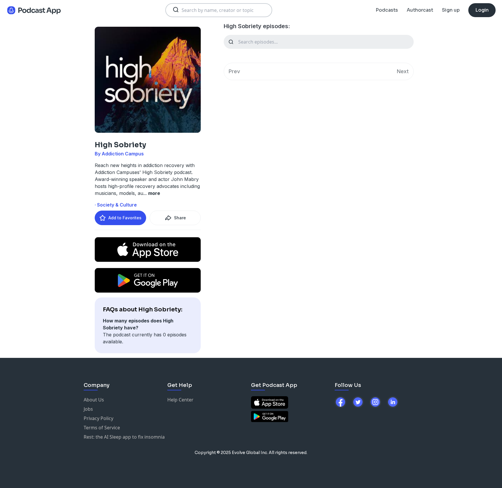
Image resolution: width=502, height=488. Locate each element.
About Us (94, 400)
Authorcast (420, 10)
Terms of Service (102, 427)
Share (180, 217)
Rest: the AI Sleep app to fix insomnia (124, 437)
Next (403, 71)
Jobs (88, 409)
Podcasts (387, 10)
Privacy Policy (98, 418)
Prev (234, 71)
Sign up (451, 10)
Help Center (180, 400)
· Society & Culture (116, 205)
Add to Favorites (124, 217)
